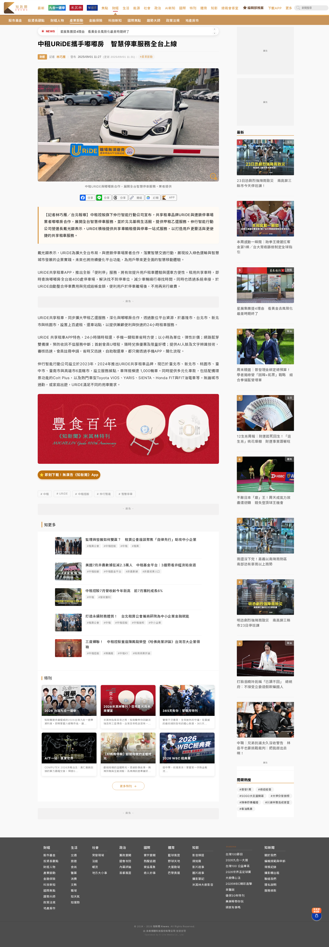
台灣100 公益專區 (238, 866)
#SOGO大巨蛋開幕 (252, 795)
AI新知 (170, 8)
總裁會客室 (229, 8)
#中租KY (123, 653)
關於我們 (270, 855)
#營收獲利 (104, 597)
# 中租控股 (82, 494)
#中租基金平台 (112, 571)
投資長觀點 (36, 20)
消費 (74, 879)
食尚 (74, 867)
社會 (147, 8)
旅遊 (74, 861)
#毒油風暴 (246, 808)
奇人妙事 (150, 873)
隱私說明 (270, 885)
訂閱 (156, 197)
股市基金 (15, 20)
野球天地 (174, 861)
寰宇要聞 (150, 855)
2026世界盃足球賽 (238, 872)
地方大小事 (99, 873)
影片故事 (198, 867)
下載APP (275, 8)
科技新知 (115, 20)
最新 (41, 8)
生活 (126, 8)
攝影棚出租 (271, 873)
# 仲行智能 (104, 494)
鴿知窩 (196, 861)
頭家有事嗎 (233, 907)
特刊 (193, 8)
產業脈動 (76, 20)
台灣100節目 (234, 854)
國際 (182, 8)
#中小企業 (155, 622)
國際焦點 (134, 20)
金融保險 (96, 20)
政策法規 (173, 20)
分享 (90, 197)
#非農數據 (132, 571)
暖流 (95, 867)
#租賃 (135, 546)
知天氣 (75, 896)
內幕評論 (125, 867)
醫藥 (74, 873)
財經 (115, 8)
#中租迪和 (138, 622)
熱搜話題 (150, 861)
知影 (214, 8)
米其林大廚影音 (202, 885)
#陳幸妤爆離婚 (249, 802)
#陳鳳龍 (108, 653)
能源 (136, 8)
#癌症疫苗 (264, 789)
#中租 (124, 546)
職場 (74, 890)
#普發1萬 (245, 789)
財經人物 (57, 20)
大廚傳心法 (233, 878)
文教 (74, 885)
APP (172, 197)
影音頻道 (198, 855)
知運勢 (75, 902)
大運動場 (174, 867)
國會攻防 (125, 861)
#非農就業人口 (151, 571)
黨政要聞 (125, 855)
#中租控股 (110, 546)
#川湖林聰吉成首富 (277, 802)
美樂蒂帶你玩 (235, 901)
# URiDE (62, 493)
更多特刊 (128, 786)
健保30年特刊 (235, 895)
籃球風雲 (174, 855)
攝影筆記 (198, 879)
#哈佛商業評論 (141, 653)
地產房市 (192, 20)
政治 (157, 8)
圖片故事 (198, 873)
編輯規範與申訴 (275, 861)
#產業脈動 (146, 56)
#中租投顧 (93, 571)
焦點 (104, 8)
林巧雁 (61, 56)
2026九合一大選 (237, 860)
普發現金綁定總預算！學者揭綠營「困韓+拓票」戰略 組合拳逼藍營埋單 (121, 31)
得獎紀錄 (270, 867)
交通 (74, 855)
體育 (203, 8)
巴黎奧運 (174, 873)
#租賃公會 (93, 546)
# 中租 (45, 494)
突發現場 (98, 855)
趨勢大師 (153, 20)
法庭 (95, 861)
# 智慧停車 (126, 494)
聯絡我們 (270, 879)
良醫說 (230, 889)
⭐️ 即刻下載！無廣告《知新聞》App (69, 475)
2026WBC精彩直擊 (239, 884)
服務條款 (270, 890)
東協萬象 (150, 867)
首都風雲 (125, 873)
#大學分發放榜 (280, 795)
